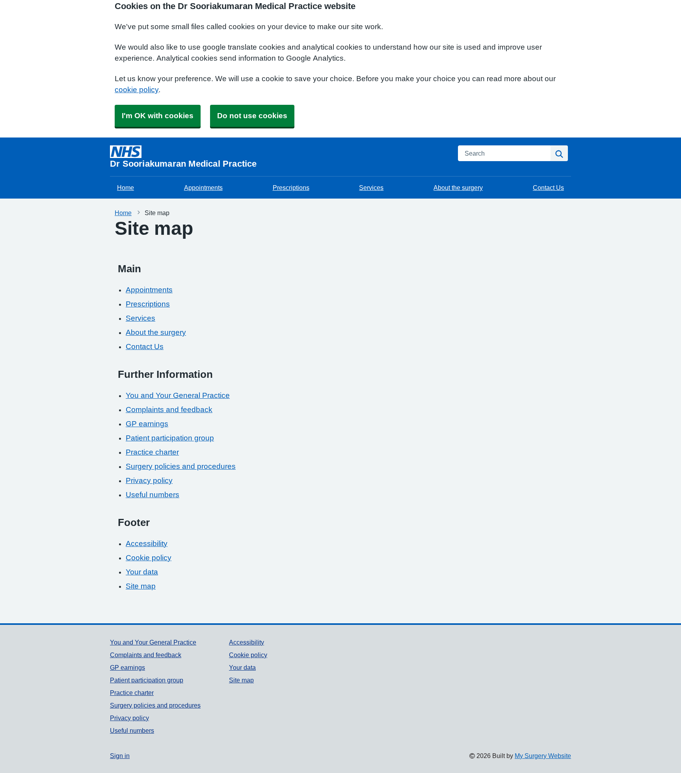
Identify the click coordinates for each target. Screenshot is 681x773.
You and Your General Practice (178, 395)
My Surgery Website (543, 756)
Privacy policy (149, 480)
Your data (142, 572)
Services (371, 187)
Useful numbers (152, 494)
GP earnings (147, 423)
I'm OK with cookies (158, 115)
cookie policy (136, 89)
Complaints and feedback (169, 409)
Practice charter (152, 452)
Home (125, 187)
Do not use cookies (252, 115)
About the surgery (458, 187)
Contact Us (548, 187)
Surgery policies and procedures (181, 466)
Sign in (120, 756)
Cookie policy (148, 557)
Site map (141, 586)
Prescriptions (291, 187)
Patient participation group (170, 438)
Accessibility (146, 543)
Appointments (203, 187)
